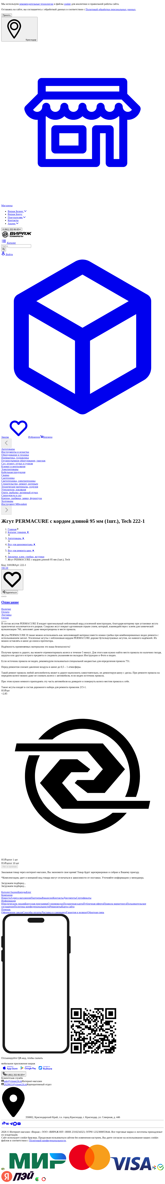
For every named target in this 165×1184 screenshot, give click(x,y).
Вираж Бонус (15, 214)
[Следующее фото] (2, 596)
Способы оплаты (32, 912)
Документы (69, 898)
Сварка (5, 475)
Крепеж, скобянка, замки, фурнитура (21, 498)
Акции (12, 223)
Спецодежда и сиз (11, 495)
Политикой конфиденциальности (47, 1140)
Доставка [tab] (6, 614)
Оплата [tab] (5, 612)
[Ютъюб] (19, 1124)
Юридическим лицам (13, 903)
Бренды (22, 892)
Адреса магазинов (21, 898)
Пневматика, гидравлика (15, 457)
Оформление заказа (12, 912)
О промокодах (55, 903)
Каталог (5, 892)
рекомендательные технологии (36, 4)
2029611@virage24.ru (15, 1084)
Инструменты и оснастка (15, 452)
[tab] (82, 602)
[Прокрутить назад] (6, 443)
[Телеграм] (11, 1124)
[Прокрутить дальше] (6, 510)
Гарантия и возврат (76, 912)
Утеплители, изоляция (13, 489)
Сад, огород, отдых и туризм (17, 463)
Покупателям (15, 217)
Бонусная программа (36, 903)
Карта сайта (67, 906)
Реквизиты (55, 906)
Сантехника (8, 478)
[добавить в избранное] (12, 579)
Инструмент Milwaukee (14, 504)
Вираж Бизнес (16, 211)
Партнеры (36, 898)
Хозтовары (7, 501)
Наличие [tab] (6, 609)
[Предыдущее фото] (5, 596)
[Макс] (15, 1124)
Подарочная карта (73, 903)
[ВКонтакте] (7, 1124)
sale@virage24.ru (13, 1081)
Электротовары (9, 469)
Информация (8, 900)
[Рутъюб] (3, 1124)
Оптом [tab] (5, 617)
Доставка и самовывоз (53, 912)
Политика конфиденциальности (31, 906)
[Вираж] (16, 237)
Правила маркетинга (115, 903)
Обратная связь (95, 912)
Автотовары (8, 449)
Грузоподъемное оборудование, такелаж (23, 460)
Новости (6, 898)
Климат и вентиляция (13, 466)
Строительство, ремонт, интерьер (19, 483)
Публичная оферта (93, 903)
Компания (6, 895)
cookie (67, 4)
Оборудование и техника (15, 455)
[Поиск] (3, 249)
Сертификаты (83, 898)
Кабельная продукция (13, 472)
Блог (28, 892)
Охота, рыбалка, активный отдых (19, 492)
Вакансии (47, 898)
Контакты (13, 220)
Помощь (5, 909)
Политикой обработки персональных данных (111, 9)
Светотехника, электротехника (18, 481)
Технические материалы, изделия (19, 486)
